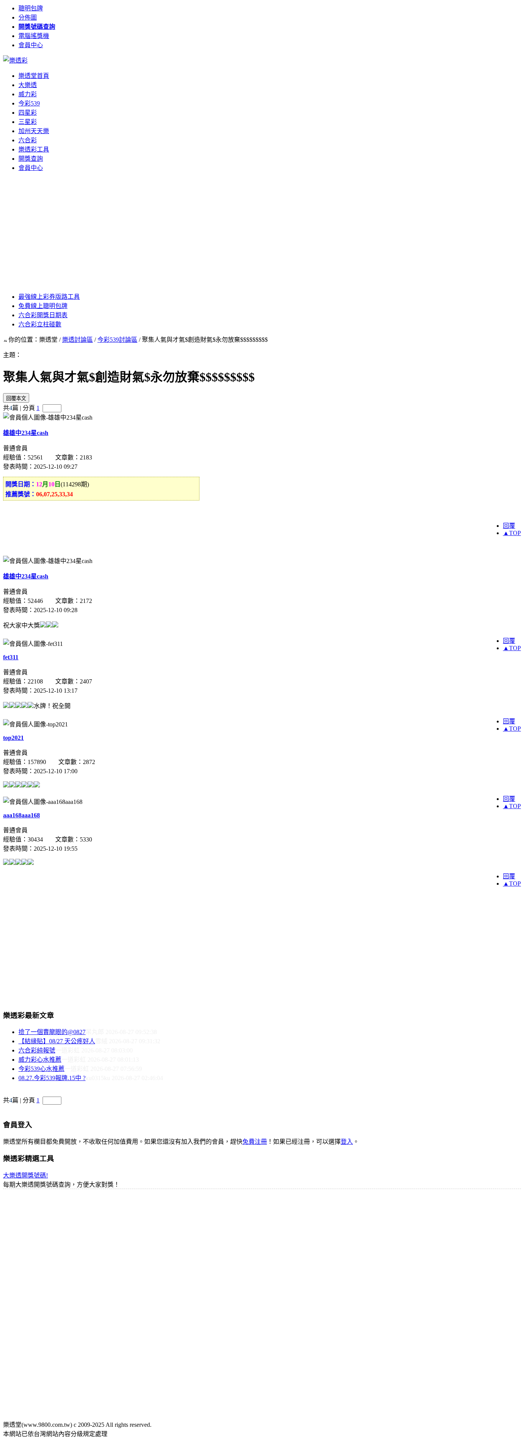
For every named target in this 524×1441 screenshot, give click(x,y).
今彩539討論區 (117, 339)
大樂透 (27, 85)
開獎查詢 (30, 158)
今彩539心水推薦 (41, 1069)
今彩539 (29, 103)
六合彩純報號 (36, 1050)
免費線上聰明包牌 (43, 306)
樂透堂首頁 (33, 75)
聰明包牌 (30, 8)
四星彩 (27, 112)
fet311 (10, 657)
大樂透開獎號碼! (25, 1175)
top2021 (13, 737)
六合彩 (27, 140)
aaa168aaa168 (21, 815)
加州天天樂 (33, 131)
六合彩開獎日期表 (43, 315)
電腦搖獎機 (33, 36)
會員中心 (30, 45)
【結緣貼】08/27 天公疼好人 (56, 1041)
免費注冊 (254, 1141)
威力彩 (27, 94)
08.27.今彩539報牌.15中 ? (52, 1078)
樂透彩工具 (33, 149)
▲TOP (512, 533)
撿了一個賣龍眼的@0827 (52, 1032)
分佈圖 (27, 17)
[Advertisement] (262, 231)
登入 (347, 1141)
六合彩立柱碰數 (39, 324)
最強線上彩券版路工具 (49, 296)
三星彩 (27, 122)
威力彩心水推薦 (39, 1059)
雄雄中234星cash (25, 433)
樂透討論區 (77, 339)
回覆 (509, 525)
